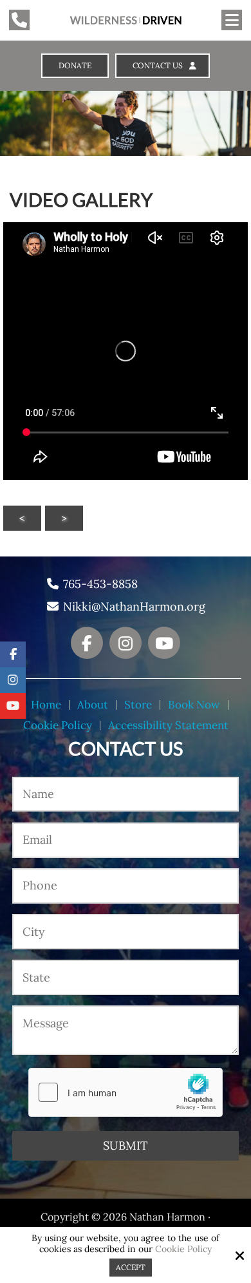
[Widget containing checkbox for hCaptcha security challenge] (125, 1092)
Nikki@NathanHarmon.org (134, 607)
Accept (130, 1267)
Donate (75, 65)
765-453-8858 (100, 584)
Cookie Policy (183, 1249)
